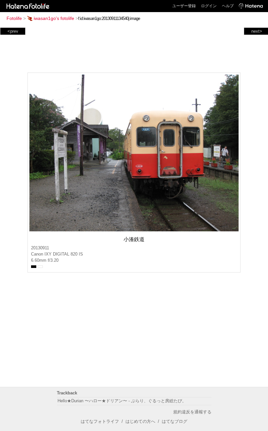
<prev (13, 31)
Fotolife (14, 18)
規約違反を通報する (192, 411)
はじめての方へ (140, 421)
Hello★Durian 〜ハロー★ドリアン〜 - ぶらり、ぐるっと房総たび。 (122, 400)
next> (256, 31)
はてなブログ (174, 421)
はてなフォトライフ (100, 421)
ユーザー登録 (184, 6)
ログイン (209, 6)
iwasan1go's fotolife (54, 18)
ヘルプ (228, 6)
